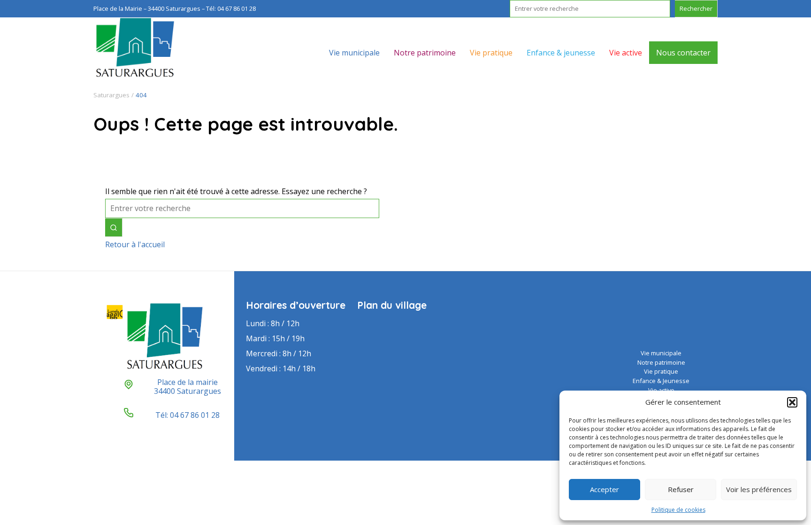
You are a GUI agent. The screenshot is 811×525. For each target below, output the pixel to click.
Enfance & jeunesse (561, 52)
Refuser (681, 489)
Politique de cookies (678, 510)
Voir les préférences (759, 489)
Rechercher (696, 8)
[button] (792, 402)
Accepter (604, 489)
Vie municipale (354, 52)
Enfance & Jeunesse (661, 380)
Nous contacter (683, 52)
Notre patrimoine (425, 52)
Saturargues (111, 95)
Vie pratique (491, 52)
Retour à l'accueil (135, 244)
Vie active (625, 52)
